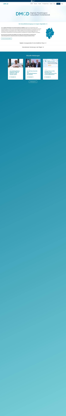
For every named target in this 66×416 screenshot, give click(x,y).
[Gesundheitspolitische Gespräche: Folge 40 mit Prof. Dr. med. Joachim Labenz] (15, 63)
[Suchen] (62, 4)
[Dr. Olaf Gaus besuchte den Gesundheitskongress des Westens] (33, 63)
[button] (33, 4)
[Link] (33, 1)
